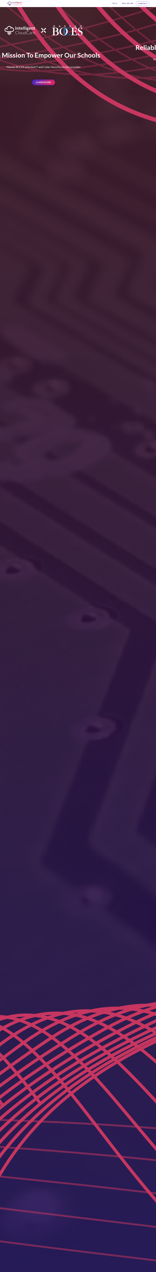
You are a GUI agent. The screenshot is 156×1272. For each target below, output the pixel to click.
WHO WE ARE (127, 3)
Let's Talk (77, 88)
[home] (15, 3)
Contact (142, 3)
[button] (5, 58)
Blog (115, 3)
